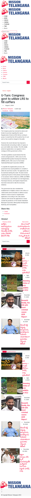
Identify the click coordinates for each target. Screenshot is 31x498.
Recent (4, 249)
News (5, 18)
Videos (6, 20)
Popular (8, 249)
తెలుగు (5, 28)
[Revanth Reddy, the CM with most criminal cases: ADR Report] (11, 300)
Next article (25, 222)
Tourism (6, 24)
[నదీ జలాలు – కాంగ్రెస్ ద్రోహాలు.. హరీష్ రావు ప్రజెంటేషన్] (11, 258)
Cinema (6, 22)
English (9, 91)
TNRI (5, 26)
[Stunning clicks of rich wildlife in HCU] (12, 283)
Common (13, 249)
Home (5, 16)
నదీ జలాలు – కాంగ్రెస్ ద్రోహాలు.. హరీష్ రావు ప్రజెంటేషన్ (26, 265)
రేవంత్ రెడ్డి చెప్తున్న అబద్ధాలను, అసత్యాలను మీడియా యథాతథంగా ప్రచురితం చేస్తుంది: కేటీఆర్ (25, 334)
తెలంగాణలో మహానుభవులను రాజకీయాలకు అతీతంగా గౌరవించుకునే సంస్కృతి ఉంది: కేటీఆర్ (24, 231)
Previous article (7, 222)
